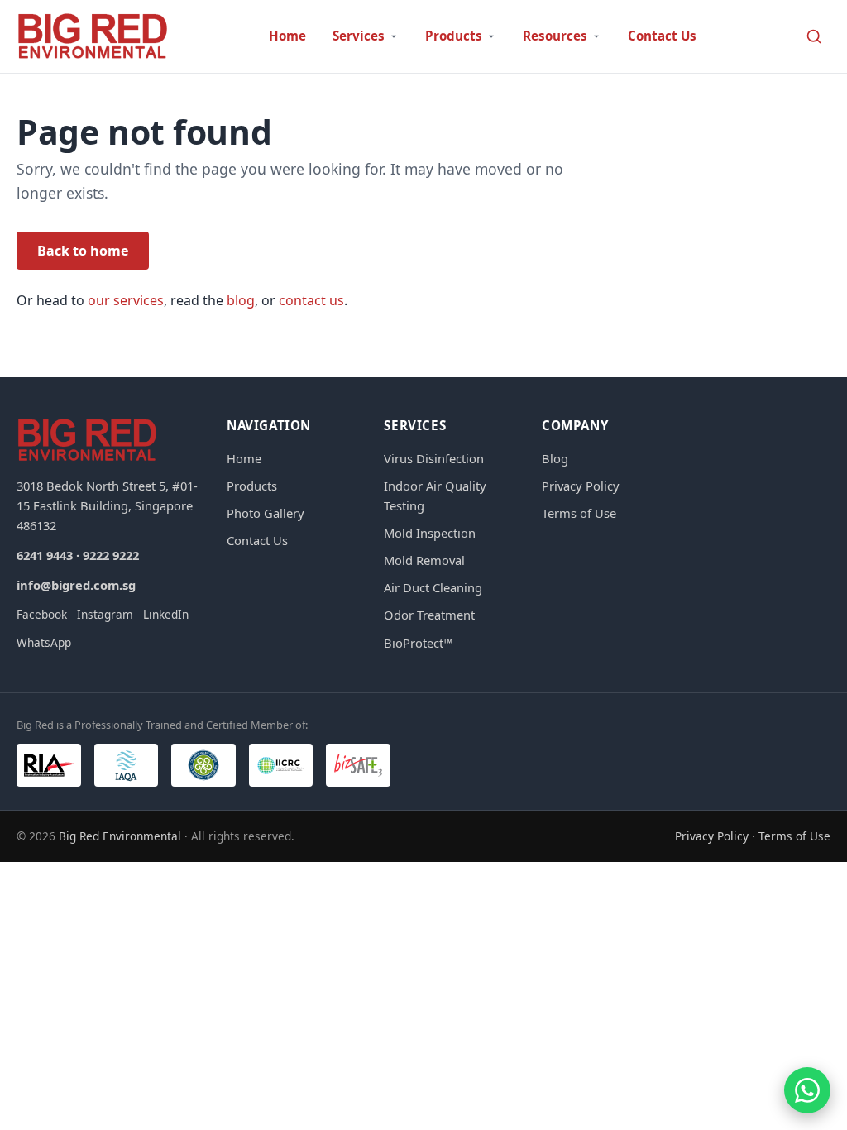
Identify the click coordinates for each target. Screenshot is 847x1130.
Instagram (105, 614)
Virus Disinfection (434, 458)
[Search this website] (813, 36)
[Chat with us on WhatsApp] (807, 1090)
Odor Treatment (429, 614)
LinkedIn (166, 614)
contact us (311, 300)
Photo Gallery (265, 513)
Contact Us (662, 35)
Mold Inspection (430, 532)
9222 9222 (111, 555)
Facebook (42, 614)
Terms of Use (579, 513)
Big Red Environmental (120, 836)
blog (241, 300)
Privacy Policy (581, 485)
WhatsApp (44, 642)
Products (252, 485)
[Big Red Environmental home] (93, 36)
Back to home (82, 251)
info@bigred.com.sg (76, 585)
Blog (555, 458)
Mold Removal (424, 560)
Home (287, 35)
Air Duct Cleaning (433, 587)
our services (126, 300)
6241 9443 (45, 555)
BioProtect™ (418, 642)
